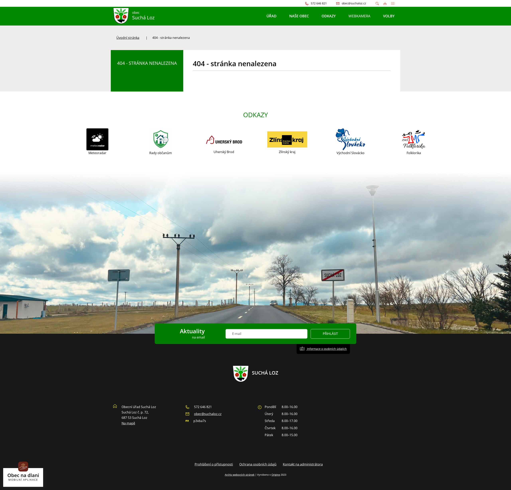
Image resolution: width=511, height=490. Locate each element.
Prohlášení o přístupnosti (214, 464)
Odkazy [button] (329, 16)
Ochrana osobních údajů (257, 464)
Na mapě (128, 423)
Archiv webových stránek (240, 474)
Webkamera (359, 16)
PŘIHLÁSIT (330, 334)
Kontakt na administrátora (303, 464)
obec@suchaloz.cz (208, 414)
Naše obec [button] (299, 16)
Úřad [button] (271, 16)
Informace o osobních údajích (326, 349)
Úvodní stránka (127, 37)
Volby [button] (389, 16)
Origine (275, 474)
